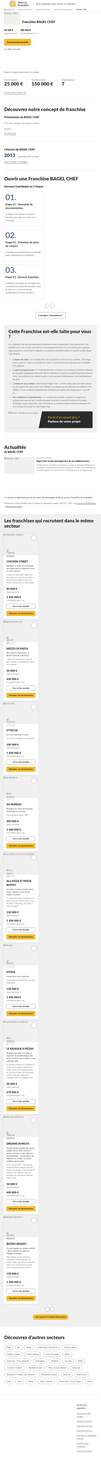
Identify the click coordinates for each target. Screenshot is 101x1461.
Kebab (80, 1361)
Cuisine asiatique (32, 1354)
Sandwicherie (82, 1375)
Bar (18, 1347)
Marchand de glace (35, 1368)
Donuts (67, 1354)
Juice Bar (68, 1361)
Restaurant (76, 1368)
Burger (28, 1347)
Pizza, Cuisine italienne (57, 1368)
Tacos (19, 1381)
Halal (89, 1381)
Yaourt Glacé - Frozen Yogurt (70, 1381)
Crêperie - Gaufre (13, 1354)
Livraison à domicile (14, 1368)
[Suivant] (52, 306)
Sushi (9, 1381)
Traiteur (31, 1381)
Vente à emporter (46, 1381)
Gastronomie (40, 1361)
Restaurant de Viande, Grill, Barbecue (21, 1375)
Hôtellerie (54, 1361)
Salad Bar (66, 1375)
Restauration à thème (49, 1375)
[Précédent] (47, 306)
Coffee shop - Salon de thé (48, 1347)
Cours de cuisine (70, 1347)
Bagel (9, 1347)
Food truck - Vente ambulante (18, 1361)
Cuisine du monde (52, 1354)
